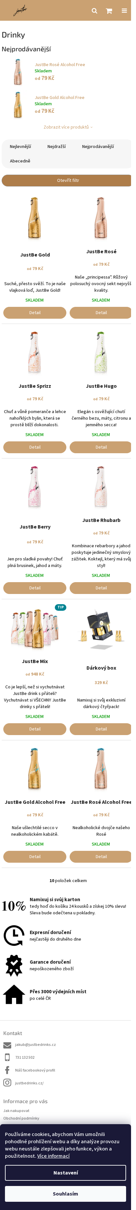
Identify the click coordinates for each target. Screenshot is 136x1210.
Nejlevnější (20, 146)
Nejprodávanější (98, 146)
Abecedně (20, 161)
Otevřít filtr (68, 180)
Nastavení (65, 1172)
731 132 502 (24, 1057)
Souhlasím (65, 1194)
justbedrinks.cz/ (29, 1083)
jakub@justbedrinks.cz (35, 1045)
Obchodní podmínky (21, 1118)
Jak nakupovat (16, 1111)
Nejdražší (57, 146)
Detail (35, 312)
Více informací (53, 1156)
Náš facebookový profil (35, 1070)
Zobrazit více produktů (66, 127)
